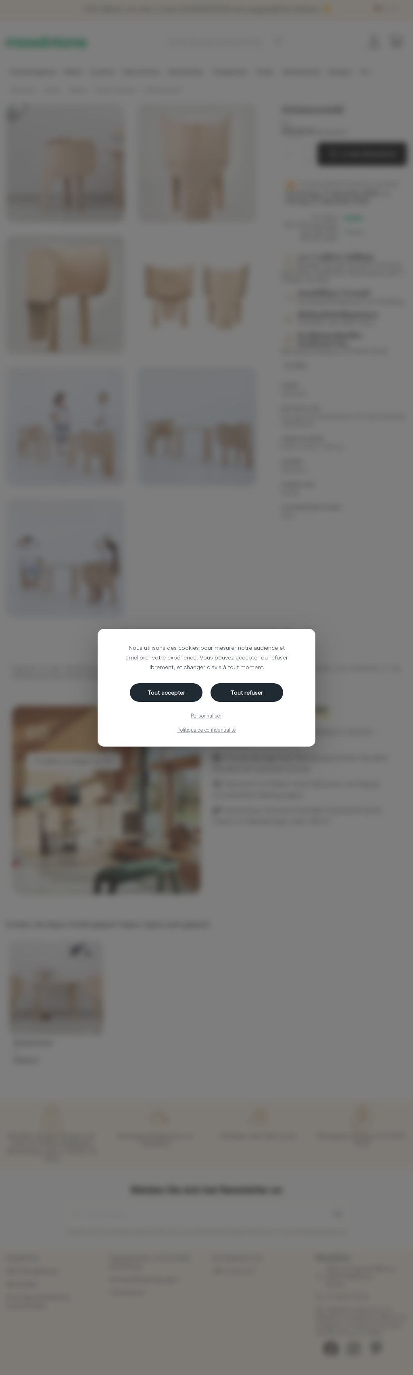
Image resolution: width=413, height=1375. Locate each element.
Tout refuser (247, 692)
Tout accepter (166, 692)
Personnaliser (206, 715)
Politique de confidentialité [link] (206, 729)
